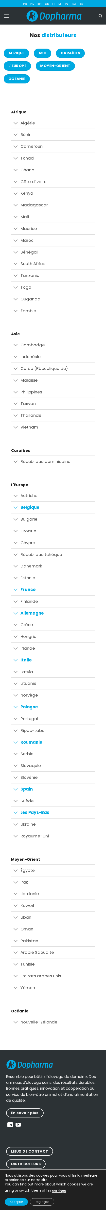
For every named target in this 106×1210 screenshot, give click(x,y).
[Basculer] (15, 123)
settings (59, 1190)
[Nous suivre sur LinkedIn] (10, 1125)
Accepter (16, 1202)
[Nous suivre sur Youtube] (18, 1125)
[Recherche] (100, 16)
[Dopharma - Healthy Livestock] (54, 16)
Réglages (42, 1202)
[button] (6, 16)
